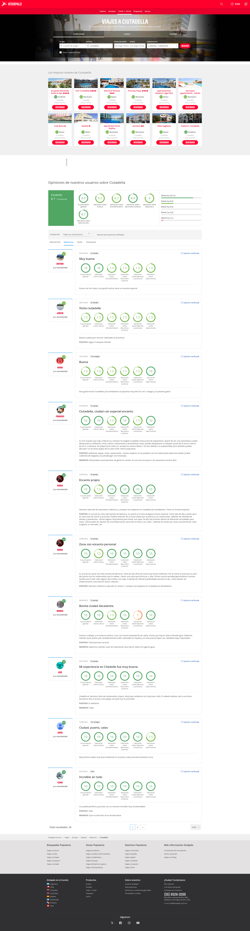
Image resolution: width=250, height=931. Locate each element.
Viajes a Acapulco (53, 860)
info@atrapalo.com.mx (178, 903)
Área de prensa (131, 887)
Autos (88, 896)
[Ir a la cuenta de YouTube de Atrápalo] (137, 922)
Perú (52, 906)
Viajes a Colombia (132, 850)
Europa (75, 837)
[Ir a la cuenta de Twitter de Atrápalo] (112, 922)
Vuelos (88, 884)
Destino (89, 41)
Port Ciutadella (83, 91)
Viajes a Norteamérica (94, 867)
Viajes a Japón (130, 857)
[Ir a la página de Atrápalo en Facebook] (120, 922)
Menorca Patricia (112, 91)
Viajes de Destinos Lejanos (96, 864)
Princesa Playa (135, 91)
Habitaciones (152, 41)
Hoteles (89, 887)
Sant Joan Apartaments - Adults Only (190, 92)
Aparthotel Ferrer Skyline (112, 127)
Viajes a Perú (130, 867)
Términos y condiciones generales (138, 890)
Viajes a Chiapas (53, 857)
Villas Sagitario (164, 126)
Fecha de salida (120, 41)
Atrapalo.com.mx (54, 837)
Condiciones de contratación (175, 850)
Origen (62, 41)
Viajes (67, 837)
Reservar (60, 107)
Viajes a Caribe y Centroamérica (98, 854)
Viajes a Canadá (53, 864)
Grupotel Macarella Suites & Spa (60, 92)
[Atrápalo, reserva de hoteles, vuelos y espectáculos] (12, 4)
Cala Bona (59, 126)
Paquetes (89, 893)
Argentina (54, 884)
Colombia (54, 890)
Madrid (85, 126)
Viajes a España (131, 854)
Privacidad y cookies (133, 893)
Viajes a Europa (92, 860)
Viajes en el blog (170, 857)
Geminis (136, 126)
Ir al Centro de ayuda (172, 887)
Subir (194, 827)
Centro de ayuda (170, 854)
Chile (52, 887)
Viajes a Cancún (53, 850)
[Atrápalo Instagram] (129, 922)
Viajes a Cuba (52, 854)
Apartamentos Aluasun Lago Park (164, 92)
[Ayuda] (235, 4)
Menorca (93, 837)
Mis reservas (169, 884)
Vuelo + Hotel (91, 890)
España (83, 837)
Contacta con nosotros (173, 890)
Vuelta (132, 41)
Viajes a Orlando (131, 860)
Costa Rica (54, 893)
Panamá (53, 903)
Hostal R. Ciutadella (190, 126)
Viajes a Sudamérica (93, 857)
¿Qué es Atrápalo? (132, 884)
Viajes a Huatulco (131, 864)
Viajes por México (92, 850)
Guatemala (54, 899)
